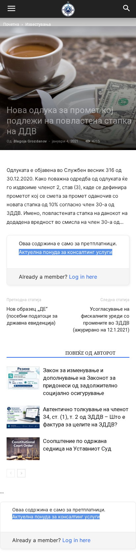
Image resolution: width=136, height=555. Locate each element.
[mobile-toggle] (11, 9)
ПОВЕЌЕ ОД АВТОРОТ (90, 353)
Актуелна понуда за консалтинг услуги (65, 252)
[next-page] (21, 473)
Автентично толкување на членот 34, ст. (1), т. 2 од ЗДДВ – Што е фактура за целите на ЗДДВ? (85, 417)
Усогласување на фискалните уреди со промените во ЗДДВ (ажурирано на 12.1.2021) (101, 319)
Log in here (83, 276)
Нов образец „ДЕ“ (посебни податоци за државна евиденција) (32, 316)
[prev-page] (11, 473)
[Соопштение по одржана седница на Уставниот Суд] (23, 448)
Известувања (38, 24)
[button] (127, 9)
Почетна (11, 24)
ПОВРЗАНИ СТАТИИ (34, 353)
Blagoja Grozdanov (30, 141)
